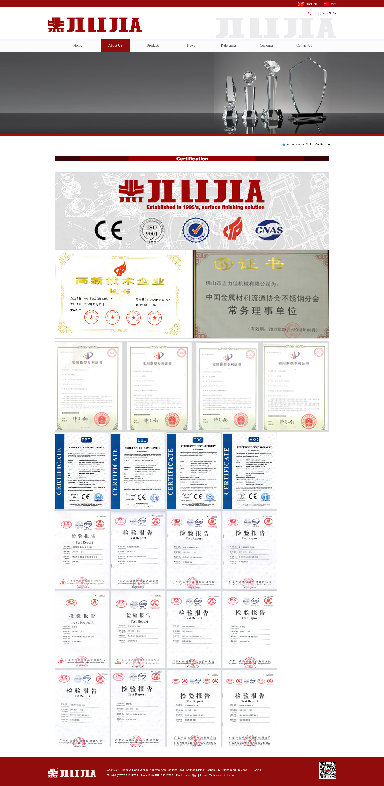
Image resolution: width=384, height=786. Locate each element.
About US (115, 45)
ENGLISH (311, 4)
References (228, 45)
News (191, 45)
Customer (266, 45)
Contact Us (304, 45)
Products (153, 45)
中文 (333, 4)
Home (77, 45)
